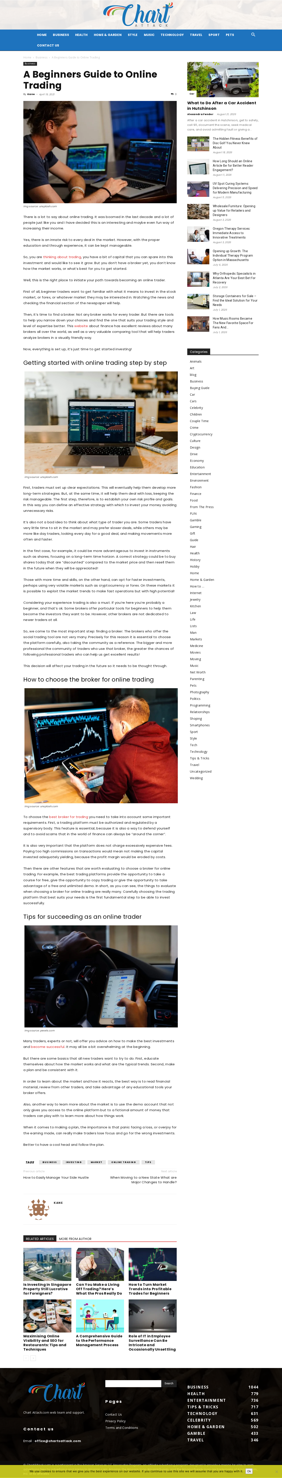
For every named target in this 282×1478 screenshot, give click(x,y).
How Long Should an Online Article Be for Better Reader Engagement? (233, 165)
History (195, 560)
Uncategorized (201, 771)
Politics (195, 699)
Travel (196, 35)
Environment (199, 480)
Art (192, 368)
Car (191, 93)
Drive (194, 454)
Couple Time (199, 421)
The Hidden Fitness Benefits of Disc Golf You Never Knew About (235, 143)
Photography (199, 692)
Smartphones (200, 725)
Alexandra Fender (200, 114)
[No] (276, 1471)
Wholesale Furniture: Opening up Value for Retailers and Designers (234, 210)
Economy (197, 460)
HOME (42, 35)
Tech (193, 745)
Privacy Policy (115, 1421)
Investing (74, 1162)
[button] (253, 35)
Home (27, 57)
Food (194, 500)
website (81, 326)
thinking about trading (62, 257)
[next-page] (33, 1358)
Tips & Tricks (199, 758)
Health (81, 35)
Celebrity (196, 408)
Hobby (195, 566)
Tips (148, 1162)
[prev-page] (26, 1358)
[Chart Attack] (141, 15)
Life (192, 619)
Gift (192, 533)
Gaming (195, 527)
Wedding (196, 778)
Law (193, 613)
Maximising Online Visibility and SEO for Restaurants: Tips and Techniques (45, 1343)
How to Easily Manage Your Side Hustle (56, 1177)
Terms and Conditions (121, 1428)
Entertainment (200, 474)
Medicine (196, 646)
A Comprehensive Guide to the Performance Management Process (99, 1341)
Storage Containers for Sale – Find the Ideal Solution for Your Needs (235, 300)
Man (193, 632)
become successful (47, 1046)
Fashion (196, 487)
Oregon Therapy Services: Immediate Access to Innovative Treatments (231, 233)
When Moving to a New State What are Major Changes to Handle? (143, 1179)
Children (196, 414)
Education (197, 467)
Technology (172, 35)
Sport (214, 35)
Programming (200, 705)
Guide (194, 540)
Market (97, 1162)
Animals (196, 361)
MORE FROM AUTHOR (75, 1239)
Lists (193, 626)
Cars (193, 401)
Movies (195, 652)
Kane (31, 94)
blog (193, 375)
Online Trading (123, 1162)
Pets (230, 35)
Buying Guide (200, 388)
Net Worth (198, 672)
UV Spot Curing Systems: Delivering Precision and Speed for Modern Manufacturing (235, 188)
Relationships (200, 712)
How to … (197, 586)
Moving (195, 659)
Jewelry (195, 599)
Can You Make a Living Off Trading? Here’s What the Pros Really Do (99, 1289)
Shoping (196, 718)
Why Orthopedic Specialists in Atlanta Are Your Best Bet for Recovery (234, 278)
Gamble (195, 520)
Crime (194, 427)
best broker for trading (68, 816)
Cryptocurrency (201, 434)
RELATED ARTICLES (40, 1239)
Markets (196, 639)
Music (149, 35)
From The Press (202, 507)
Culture (195, 441)
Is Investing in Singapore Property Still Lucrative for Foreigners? (47, 1289)
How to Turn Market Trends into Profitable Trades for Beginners (150, 1289)
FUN (193, 513)
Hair (193, 546)
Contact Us (48, 45)
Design (195, 447)
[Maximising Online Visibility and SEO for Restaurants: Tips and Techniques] (47, 1316)
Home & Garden (108, 35)
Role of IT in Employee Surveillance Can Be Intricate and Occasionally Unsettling (152, 1343)
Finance (195, 494)
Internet (196, 593)
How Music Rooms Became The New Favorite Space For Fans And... (233, 323)
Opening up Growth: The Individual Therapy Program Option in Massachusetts (233, 255)
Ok (249, 1471)
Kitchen (195, 606)
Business (61, 35)
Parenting (197, 679)
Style (133, 35)
